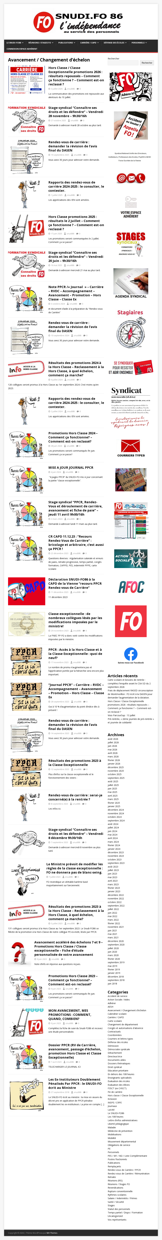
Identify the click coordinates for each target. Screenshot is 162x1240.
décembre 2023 (116, 852)
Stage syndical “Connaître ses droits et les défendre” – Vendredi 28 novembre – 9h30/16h (75, 112)
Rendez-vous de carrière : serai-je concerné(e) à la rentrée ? (75, 797)
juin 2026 (112, 745)
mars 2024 (113, 841)
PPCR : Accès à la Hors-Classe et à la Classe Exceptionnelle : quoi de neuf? (75, 653)
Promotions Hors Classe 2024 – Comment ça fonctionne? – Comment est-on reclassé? (73, 437)
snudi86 (71, 88)
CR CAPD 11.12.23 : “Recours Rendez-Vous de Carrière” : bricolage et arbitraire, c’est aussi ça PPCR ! (76, 542)
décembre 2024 (116, 809)
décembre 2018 (116, 976)
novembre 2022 (116, 898)
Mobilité (112, 1138)
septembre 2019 (116, 962)
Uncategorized (115, 1216)
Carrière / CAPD (88, 42)
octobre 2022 (115, 902)
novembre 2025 (116, 770)
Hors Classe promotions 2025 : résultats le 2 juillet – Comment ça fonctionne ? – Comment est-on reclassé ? (76, 223)
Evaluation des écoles (119, 1081)
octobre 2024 (115, 816)
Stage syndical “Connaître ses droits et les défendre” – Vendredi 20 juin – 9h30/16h (75, 256)
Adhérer (112, 1003)
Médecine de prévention (120, 1130)
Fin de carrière (115, 1091)
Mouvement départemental (122, 1141)
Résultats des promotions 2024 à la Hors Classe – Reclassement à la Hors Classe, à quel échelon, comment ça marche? (76, 369)
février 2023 (114, 887)
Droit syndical (115, 1067)
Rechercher (113, 58)
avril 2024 (113, 838)
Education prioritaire (118, 1070)
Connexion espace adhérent (22, 49)
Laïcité (111, 1109)
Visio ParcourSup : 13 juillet (121, 715)
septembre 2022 (116, 905)
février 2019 (114, 969)
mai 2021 (112, 933)
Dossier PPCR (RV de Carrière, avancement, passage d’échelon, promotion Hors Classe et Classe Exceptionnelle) (74, 1051)
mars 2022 (113, 919)
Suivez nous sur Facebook (131, 662)
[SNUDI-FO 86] (81, 37)
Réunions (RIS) (115, 1180)
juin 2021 (112, 930)
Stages (111, 1205)
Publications (65, 42)
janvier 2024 (114, 848)
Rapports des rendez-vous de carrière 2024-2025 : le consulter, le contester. (76, 186)
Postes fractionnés (117, 1159)
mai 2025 (112, 791)
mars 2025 (113, 799)
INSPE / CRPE (115, 1102)
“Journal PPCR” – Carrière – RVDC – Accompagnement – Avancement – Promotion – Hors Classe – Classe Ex (76, 691)
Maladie (112, 1127)
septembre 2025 (116, 777)
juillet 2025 (113, 785)
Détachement (115, 1052)
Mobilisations (114, 1134)
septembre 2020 (116, 944)
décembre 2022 (116, 894)
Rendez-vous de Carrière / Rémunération (129, 1173)
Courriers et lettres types (120, 1038)
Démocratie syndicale (119, 1049)
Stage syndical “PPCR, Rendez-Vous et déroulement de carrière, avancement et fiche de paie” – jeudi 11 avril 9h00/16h (75, 508)
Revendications (115, 1187)
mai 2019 (112, 965)
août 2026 (113, 738)
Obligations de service (119, 1145)
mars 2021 (113, 937)
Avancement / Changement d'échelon (127, 1010)
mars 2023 (113, 884)
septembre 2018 (116, 980)
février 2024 (114, 845)
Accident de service (117, 996)
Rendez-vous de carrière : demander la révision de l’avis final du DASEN (72, 146)
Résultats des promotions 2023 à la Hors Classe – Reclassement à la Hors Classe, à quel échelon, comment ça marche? (76, 912)
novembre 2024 (116, 813)
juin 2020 (112, 951)
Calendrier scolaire (117, 1013)
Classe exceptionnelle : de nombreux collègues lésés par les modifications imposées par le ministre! (75, 620)
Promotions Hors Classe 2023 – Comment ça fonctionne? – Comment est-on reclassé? (73, 980)
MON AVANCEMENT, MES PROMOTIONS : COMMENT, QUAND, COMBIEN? (69, 1014)
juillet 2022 (113, 909)
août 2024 (113, 824)
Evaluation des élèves (119, 1084)
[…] (102, 1104)
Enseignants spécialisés (120, 1077)
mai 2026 (112, 749)
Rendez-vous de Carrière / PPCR (124, 1169)
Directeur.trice (115, 1056)
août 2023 (113, 866)
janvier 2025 (114, 806)
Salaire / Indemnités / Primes (122, 1198)
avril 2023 (113, 880)
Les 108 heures (115, 1116)
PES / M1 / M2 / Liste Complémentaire (127, 1155)
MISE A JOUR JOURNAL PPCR (70, 467)
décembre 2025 (116, 767)
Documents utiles (117, 1059)
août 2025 (113, 781)
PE (109, 1148)
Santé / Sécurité (116, 1201)
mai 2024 (112, 834)
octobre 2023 (115, 859)
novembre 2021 (116, 926)
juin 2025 (112, 788)
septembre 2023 (116, 862)
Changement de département (123, 1024)
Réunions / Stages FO (39, 42)
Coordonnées (115, 1035)
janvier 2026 (114, 763)
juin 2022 (112, 912)
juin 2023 (112, 873)
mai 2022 (112, 916)
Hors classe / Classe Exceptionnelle (126, 1095)
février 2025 (114, 802)
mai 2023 (112, 877)
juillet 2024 (113, 827)
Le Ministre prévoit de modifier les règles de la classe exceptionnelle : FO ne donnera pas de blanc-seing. (74, 868)
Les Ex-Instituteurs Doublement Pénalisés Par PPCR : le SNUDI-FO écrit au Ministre (75, 1083)
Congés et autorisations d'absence (125, 1028)
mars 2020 (113, 955)
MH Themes (52, 1233)
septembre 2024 (116, 820)
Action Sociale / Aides (119, 999)
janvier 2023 (114, 891)
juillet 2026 (113, 742)
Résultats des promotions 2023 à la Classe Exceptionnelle (74, 762)
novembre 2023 (116, 855)
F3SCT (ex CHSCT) (117, 1088)
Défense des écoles (114, 42)
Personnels (138, 42)
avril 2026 (113, 753)
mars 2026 (113, 756)
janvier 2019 (114, 972)
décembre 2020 (116, 941)
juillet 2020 (113, 948)
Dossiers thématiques (119, 1063)
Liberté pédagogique (118, 1123)
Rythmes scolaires (117, 1194)
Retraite (112, 1177)
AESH (110, 1006)
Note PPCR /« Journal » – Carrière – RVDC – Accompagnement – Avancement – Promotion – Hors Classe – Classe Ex (75, 293)
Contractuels (114, 1031)
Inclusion (112, 1098)
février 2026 (114, 760)
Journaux (112, 1106)
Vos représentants (117, 1219)
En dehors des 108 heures (121, 1074)
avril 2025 (113, 795)
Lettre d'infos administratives (122, 1120)
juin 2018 (112, 983)
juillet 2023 (113, 870)
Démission (113, 1045)
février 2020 (114, 958)
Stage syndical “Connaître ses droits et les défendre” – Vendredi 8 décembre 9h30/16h (75, 833)
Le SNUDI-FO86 (13, 42)
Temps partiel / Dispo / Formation (125, 1212)
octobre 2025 (115, 774)
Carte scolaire (115, 1020)
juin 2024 (112, 831)
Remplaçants (114, 1166)
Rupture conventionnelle (120, 1191)
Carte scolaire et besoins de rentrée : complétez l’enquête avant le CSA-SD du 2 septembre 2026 (129, 683)
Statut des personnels (119, 1209)
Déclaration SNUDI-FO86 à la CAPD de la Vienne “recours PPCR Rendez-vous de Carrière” (75, 583)
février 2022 (114, 923)
